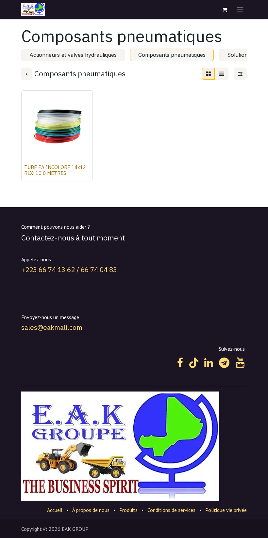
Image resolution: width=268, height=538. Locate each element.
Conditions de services (171, 510)
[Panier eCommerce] (224, 9)
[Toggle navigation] (240, 9)
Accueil (54, 510)
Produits (128, 510)
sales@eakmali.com (51, 327)
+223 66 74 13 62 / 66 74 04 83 (69, 269)
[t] (224, 362)
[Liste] (221, 74)
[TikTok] (194, 362)
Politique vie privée (226, 510)
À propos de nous (90, 510)
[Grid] (208, 74)
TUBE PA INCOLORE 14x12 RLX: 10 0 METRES (55, 170)
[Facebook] (180, 362)
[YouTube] (240, 362)
